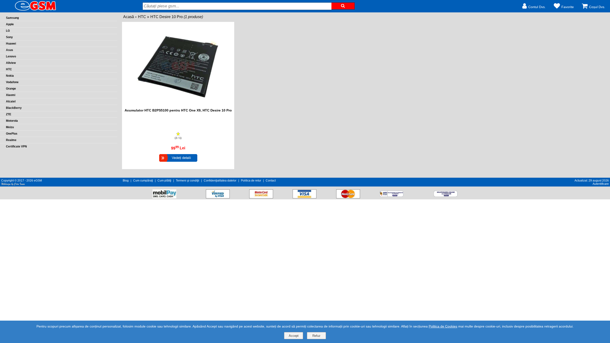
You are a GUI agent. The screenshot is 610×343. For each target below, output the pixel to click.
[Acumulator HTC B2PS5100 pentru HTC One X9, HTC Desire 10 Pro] (178, 162)
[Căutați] (343, 6)
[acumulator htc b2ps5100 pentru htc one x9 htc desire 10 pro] (178, 106)
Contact (271, 180)
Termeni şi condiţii (187, 180)
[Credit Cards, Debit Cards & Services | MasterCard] (348, 197)
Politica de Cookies (443, 326)
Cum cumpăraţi (143, 180)
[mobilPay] (164, 197)
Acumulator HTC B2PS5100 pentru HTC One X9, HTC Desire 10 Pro (178, 110)
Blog (126, 180)
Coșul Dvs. (597, 7)
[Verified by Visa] (218, 197)
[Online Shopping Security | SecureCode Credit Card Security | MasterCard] (261, 197)
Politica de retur (251, 180)
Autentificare (601, 184)
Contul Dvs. (537, 7)
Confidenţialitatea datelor (220, 180)
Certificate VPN (16, 146)
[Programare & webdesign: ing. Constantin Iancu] (13, 185)
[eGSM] (30, 10)
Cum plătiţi (164, 180)
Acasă (128, 17)
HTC (142, 17)
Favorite (567, 7)
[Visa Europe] (304, 197)
